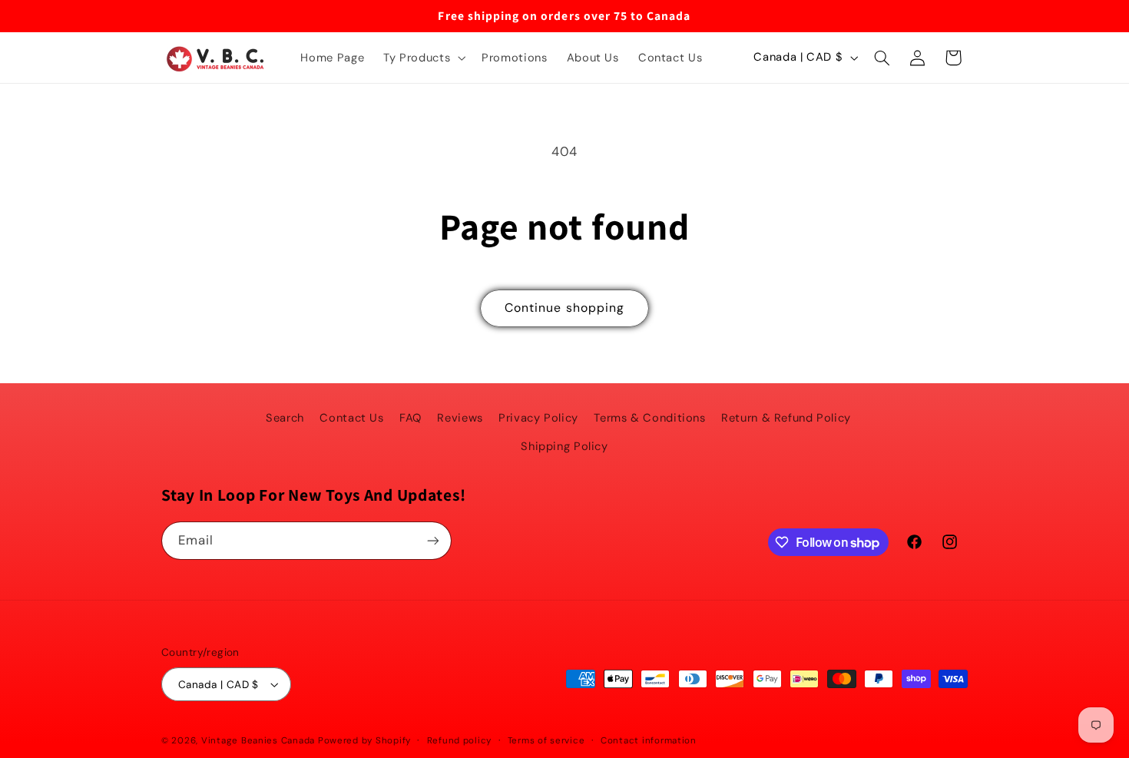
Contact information (649, 740)
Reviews (459, 417)
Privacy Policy (538, 417)
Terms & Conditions (649, 417)
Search (285, 417)
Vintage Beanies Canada (258, 740)
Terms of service (546, 740)
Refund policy (459, 740)
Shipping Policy (564, 446)
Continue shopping (564, 308)
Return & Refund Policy (786, 417)
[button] (423, 57)
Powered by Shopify (364, 740)
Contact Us (351, 417)
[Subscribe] (433, 540)
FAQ (410, 417)
